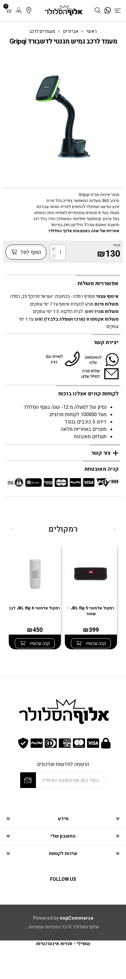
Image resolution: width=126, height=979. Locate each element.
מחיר (116, 245)
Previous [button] (114, 529)
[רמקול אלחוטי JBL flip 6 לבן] (34, 574)
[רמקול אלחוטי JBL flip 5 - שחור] (91, 574)
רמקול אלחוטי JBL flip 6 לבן (34, 608)
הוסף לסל (30, 252)
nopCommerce (76, 918)
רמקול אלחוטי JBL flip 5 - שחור (91, 611)
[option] (91, 596)
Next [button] (11, 529)
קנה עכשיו (95, 643)
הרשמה (28, 780)
